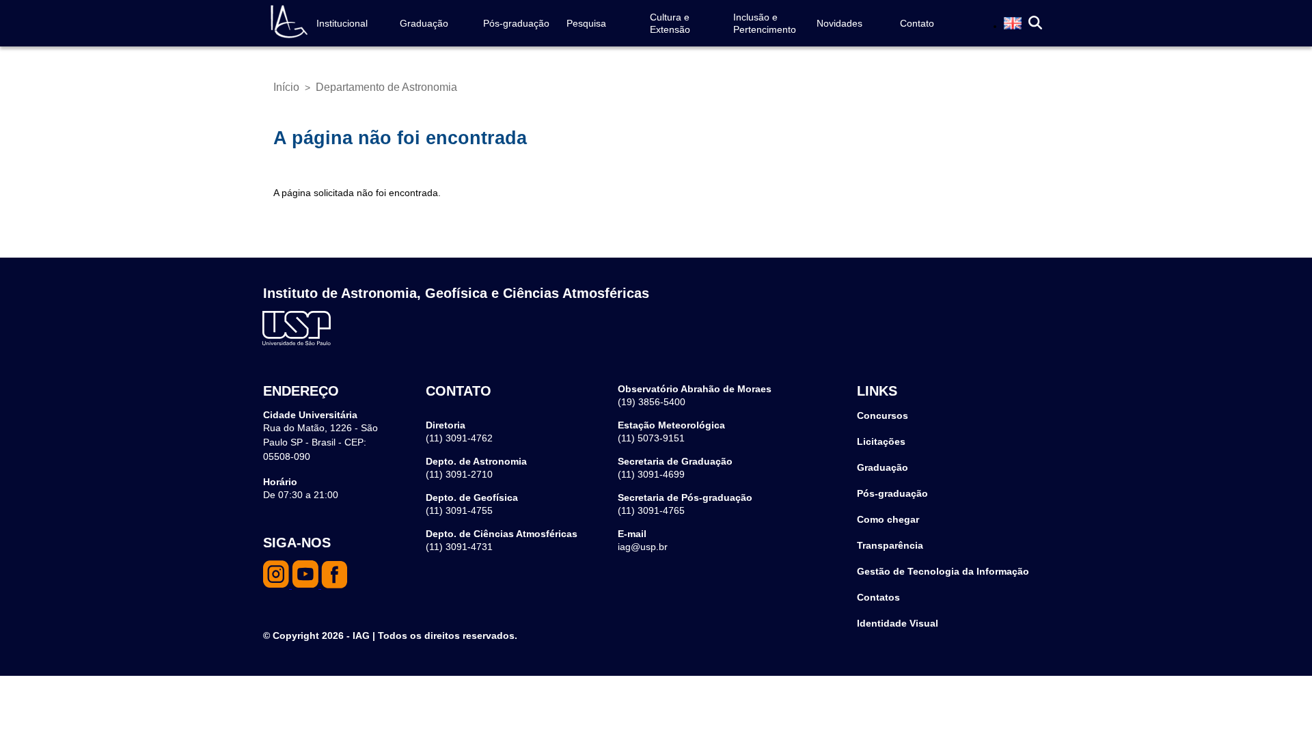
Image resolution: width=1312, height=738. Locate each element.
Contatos (878, 597)
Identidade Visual (897, 623)
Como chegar (888, 519)
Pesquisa (586, 23)
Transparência (890, 545)
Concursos (882, 415)
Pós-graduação (516, 23)
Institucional (342, 23)
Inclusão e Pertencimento (764, 23)
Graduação (424, 23)
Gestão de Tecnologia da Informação (943, 571)
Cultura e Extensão (670, 23)
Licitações (881, 441)
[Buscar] (1035, 23)
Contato (917, 23)
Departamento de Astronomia (386, 87)
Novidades (839, 23)
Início (286, 87)
